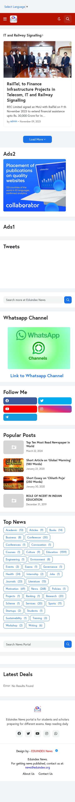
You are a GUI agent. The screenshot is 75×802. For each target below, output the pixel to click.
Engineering (15, 559)
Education (56, 552)
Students (34, 611)
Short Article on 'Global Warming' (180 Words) (48, 462)
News (38, 589)
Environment (40, 559)
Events (12, 567)
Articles (36, 530)
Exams (31, 567)
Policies (59, 589)
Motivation (15, 589)
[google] (55, 417)
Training (40, 618)
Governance (52, 567)
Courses (13, 552)
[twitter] (55, 400)
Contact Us (45, 774)
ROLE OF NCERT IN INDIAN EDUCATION (44, 497)
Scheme (13, 603)
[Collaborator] (34, 210)
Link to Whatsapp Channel (37, 375)
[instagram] (55, 409)
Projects (13, 596)
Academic (14, 530)
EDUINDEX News (42, 751)
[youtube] (20, 409)
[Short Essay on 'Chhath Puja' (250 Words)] (13, 483)
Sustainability (16, 618)
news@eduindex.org (37, 767)
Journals (14, 581)
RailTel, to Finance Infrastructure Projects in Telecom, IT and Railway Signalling (31, 92)
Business (13, 537)
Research (55, 596)
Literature (37, 581)
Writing (35, 625)
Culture (33, 552)
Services (34, 603)
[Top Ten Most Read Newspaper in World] (13, 447)
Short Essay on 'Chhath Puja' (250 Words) (45, 480)
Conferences (15, 545)
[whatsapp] (55, 733)
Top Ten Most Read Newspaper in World (48, 444)
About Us (28, 774)
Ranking (33, 596)
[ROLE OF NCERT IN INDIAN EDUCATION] (13, 501)
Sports (55, 603)
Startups (13, 611)
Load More (36, 139)
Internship (35, 574)
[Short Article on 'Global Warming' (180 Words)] (13, 465)
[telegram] (20, 417)
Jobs (55, 574)
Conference (37, 537)
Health (13, 574)
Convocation (41, 545)
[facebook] (20, 400)
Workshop (14, 625)
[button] (5, 19)
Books (55, 530)
